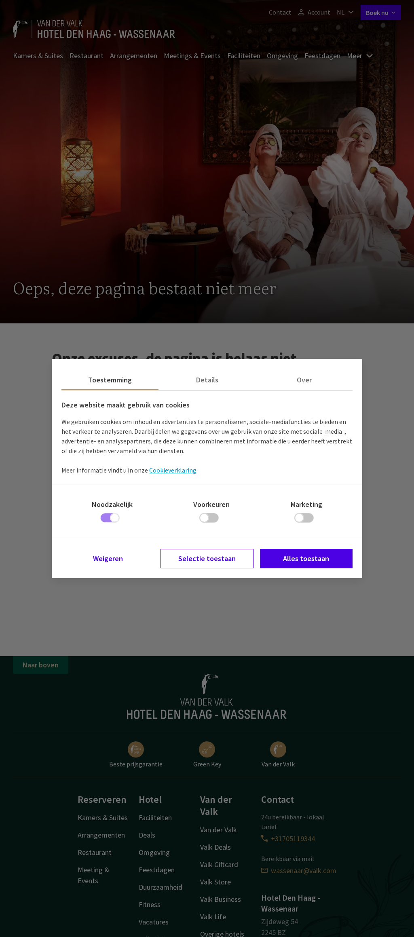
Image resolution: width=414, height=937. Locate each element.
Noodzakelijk (112, 504)
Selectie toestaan (207, 558)
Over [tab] (304, 379)
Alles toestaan (306, 558)
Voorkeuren (211, 504)
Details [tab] (207, 379)
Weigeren (108, 558)
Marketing (306, 504)
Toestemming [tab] (110, 379)
